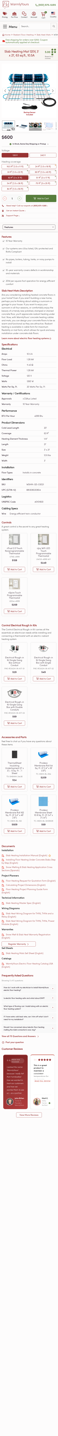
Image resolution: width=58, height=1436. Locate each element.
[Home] (6, 5)
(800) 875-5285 (47, 4)
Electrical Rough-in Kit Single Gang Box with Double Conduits (14, 706)
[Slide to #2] (22, 126)
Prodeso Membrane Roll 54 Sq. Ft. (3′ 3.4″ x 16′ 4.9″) (43, 767)
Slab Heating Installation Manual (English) (26, 855)
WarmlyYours (19, 4)
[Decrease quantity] (5, 198)
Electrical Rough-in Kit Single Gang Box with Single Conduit (43, 661)
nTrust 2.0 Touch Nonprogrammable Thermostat (14, 551)
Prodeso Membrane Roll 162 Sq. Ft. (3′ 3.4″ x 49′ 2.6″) (14, 814)
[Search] (54, 26)
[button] (24, 15)
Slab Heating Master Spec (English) (23, 903)
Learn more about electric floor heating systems (25, 338)
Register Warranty (17, 944)
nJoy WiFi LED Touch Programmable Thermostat (43, 552)
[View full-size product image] (29, 91)
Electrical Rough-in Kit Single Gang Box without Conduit (14, 661)
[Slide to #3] (35, 126)
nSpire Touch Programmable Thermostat (14, 595)
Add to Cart (43, 198)
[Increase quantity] (19, 198)
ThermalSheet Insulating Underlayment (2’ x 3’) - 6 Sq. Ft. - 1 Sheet (14, 768)
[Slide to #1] (8, 126)
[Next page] (52, 90)
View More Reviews (29, 1114)
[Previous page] (5, 90)
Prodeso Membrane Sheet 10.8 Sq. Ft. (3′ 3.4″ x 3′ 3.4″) (43, 814)
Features (8, 227)
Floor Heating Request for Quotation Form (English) (31, 880)
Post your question (14, 1042)
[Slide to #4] (48, 126)
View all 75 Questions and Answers (19, 1036)
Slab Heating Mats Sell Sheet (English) (24, 953)
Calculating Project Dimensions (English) (25, 885)
